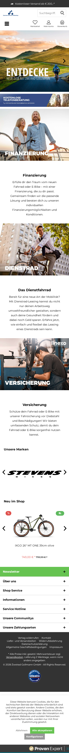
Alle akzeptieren (42, 730)
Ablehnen (21, 730)
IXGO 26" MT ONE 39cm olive (34, 545)
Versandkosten (14, 657)
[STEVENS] (34, 474)
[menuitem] (62, 23)
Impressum (56, 647)
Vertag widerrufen (28, 637)
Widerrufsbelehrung (50, 640)
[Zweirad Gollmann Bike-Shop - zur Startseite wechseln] (17, 13)
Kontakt (46, 637)
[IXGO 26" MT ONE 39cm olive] (34, 525)
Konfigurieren (34, 736)
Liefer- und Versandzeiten (21, 640)
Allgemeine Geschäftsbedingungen (26, 647)
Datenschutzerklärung (35, 644)
